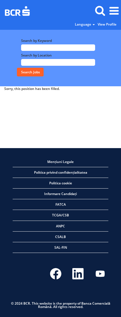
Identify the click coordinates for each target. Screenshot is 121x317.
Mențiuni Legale (60, 161)
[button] (114, 11)
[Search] (100, 10)
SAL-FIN (60, 247)
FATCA (60, 204)
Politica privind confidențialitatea (60, 172)
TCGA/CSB (60, 215)
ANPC (60, 226)
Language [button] (83, 24)
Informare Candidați (60, 193)
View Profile (107, 24)
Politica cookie (60, 183)
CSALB (60, 236)
